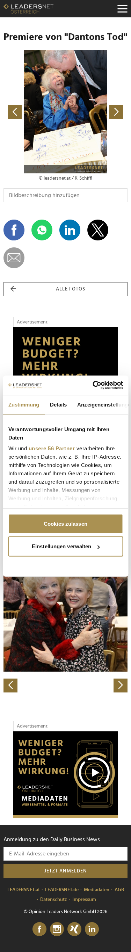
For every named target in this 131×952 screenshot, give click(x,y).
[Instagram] (57, 929)
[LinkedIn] (92, 929)
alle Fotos (70, 289)
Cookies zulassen (65, 523)
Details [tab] (58, 404)
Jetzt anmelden (65, 871)
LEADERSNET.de (62, 889)
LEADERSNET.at (23, 889)
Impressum (84, 899)
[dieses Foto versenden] (13, 257)
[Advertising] (65, 774)
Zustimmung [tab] (23, 404)
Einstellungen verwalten (61, 546)
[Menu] (122, 8)
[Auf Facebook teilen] (13, 230)
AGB (119, 889)
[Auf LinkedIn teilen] (69, 230)
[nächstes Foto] (97, 111)
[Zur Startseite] (28, 8)
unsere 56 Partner (51, 448)
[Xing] (74, 929)
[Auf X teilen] (97, 230)
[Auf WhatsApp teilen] (41, 230)
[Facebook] (39, 929)
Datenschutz (53, 899)
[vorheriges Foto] (34, 111)
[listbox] (65, 632)
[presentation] (10, 685)
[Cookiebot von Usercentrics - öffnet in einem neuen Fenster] (93, 385)
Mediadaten (96, 889)
